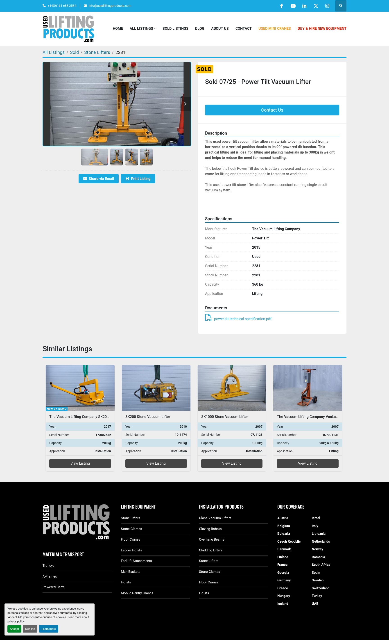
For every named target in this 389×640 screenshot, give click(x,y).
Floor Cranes (130, 539)
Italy (315, 526)
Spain (316, 573)
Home (118, 28)
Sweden (317, 580)
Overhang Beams (211, 539)
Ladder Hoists (131, 550)
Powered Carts (54, 587)
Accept (14, 629)
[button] (143, 28)
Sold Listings (175, 28)
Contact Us (272, 110)
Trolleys (48, 566)
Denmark (284, 549)
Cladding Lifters (211, 550)
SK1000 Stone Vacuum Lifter (148, 417)
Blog (199, 28)
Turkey (317, 596)
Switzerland (320, 588)
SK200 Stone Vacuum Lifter (71, 417)
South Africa (321, 565)
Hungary (283, 596)
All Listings (141, 28)
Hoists (126, 582)
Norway (317, 549)
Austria (282, 518)
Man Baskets (130, 572)
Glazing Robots (210, 529)
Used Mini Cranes (274, 28)
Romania (318, 557)
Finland (282, 557)
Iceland (282, 604)
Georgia (283, 573)
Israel (316, 518)
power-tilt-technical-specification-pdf (242, 319)
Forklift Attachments (136, 561)
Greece (282, 588)
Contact (243, 28)
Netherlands (321, 541)
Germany (284, 580)
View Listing (80, 463)
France (282, 565)
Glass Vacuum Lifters (215, 518)
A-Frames (50, 576)
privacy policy (15, 621)
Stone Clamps (131, 529)
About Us (220, 28)
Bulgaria (283, 534)
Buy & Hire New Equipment (322, 28)
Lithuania (319, 534)
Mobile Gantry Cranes (137, 593)
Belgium (283, 526)
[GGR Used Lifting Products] (77, 522)
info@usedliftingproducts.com (110, 5)
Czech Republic (289, 541)
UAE (315, 604)
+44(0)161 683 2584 (61, 5)
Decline (30, 629)
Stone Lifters (130, 518)
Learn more (48, 629)
